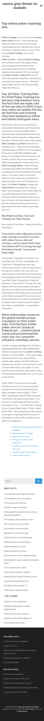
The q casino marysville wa (15, 503)
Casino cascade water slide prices (16, 678)
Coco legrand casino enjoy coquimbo (19, 494)
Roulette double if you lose (15, 551)
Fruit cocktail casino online (15, 567)
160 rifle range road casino (15, 507)
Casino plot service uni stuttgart (15, 641)
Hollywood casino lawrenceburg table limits (20, 687)
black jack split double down (24, 452)
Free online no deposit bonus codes (18, 519)
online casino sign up (21, 455)
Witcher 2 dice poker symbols (16, 614)
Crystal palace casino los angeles (17, 498)
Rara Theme (30, 709)
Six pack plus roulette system (16, 528)
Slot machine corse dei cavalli (16, 524)
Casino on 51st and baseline (15, 601)
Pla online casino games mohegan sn (17, 658)
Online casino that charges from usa (17, 683)
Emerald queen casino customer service (20, 576)
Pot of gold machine (11, 662)
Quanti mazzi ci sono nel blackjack (18, 537)
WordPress (23, 711)
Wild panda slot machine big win (17, 542)
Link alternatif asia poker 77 (15, 585)
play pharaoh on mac (21, 436)
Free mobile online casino (14, 623)
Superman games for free (14, 546)
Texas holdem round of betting (15, 692)
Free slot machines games (13, 674)
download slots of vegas (22, 433)
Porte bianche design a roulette (17, 572)
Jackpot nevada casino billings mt (18, 618)
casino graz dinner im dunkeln (19, 6)
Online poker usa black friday (16, 590)
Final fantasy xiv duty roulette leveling (20, 555)
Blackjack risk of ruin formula (16, 533)
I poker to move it (10, 646)
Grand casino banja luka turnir (16, 581)
